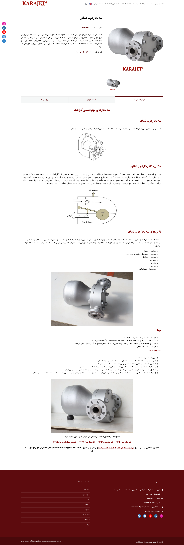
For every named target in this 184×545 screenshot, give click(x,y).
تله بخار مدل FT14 (123, 442)
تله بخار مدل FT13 (105, 442)
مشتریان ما (86, 510)
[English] (90, 4)
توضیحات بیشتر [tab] (139, 99)
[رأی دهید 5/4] (83, 27)
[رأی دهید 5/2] (86, 27)
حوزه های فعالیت (112, 3)
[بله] (4, 41)
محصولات (145, 3)
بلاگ (136, 3)
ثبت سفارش (98, 3)
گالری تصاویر (85, 495)
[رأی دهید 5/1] (88, 27)
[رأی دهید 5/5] (81, 27)
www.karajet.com (151, 511)
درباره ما (155, 3)
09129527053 (147, 494)
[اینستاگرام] (4, 23)
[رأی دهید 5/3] (84, 27)
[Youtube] (4, 32)
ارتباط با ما (127, 3)
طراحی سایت (57, 541)
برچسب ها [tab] (44, 99)
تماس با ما (86, 515)
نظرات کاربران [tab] (91, 99)
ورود (88, 525)
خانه (162, 3)
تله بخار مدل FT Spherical (64, 442)
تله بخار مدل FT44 (87, 442)
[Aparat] (4, 36)
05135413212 (148, 503)
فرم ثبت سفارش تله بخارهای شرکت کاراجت (116, 447)
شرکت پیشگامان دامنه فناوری (29, 541)
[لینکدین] (4, 28)
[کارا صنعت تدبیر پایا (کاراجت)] (34, 4)
